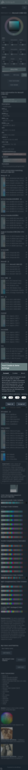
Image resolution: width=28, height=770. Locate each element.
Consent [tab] (6, 373)
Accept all (21, 404)
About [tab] (23, 373)
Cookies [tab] (15, 373)
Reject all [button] (10, 404)
